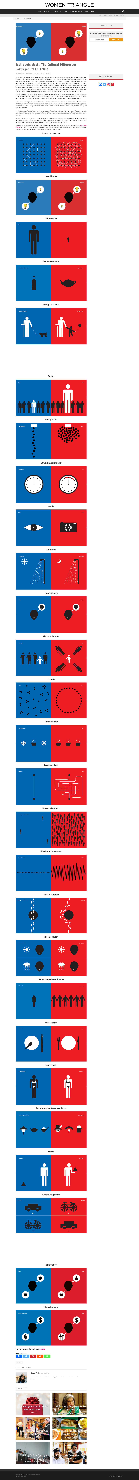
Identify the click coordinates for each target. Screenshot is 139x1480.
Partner (116, 15)
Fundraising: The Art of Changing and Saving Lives (34, 1457)
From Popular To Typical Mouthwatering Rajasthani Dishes (71, 1432)
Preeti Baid (70, 1412)
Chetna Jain (34, 1412)
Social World (40, 73)
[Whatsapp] (47, 1356)
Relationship (75, 11)
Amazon (42, 1348)
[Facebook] (19, 1356)
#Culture (19, 1362)
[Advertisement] (51, 359)
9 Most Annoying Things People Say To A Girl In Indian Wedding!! (71, 1408)
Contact (122, 15)
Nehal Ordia (21, 73)
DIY (66, 11)
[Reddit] (40, 1356)
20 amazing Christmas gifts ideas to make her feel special (34, 1408)
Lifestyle (57, 11)
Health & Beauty (44, 11)
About (106, 15)
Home (100, 15)
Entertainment (32, 73)
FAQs (110, 15)
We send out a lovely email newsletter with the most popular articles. (106, 34)
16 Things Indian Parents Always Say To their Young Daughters (71, 1457)
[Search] (123, 11)
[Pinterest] (33, 1356)
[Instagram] (108, 84)
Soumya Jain (70, 1437)
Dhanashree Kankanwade (33, 1437)
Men (86, 11)
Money (93, 11)
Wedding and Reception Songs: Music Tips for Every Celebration (34, 1432)
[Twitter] (26, 1356)
